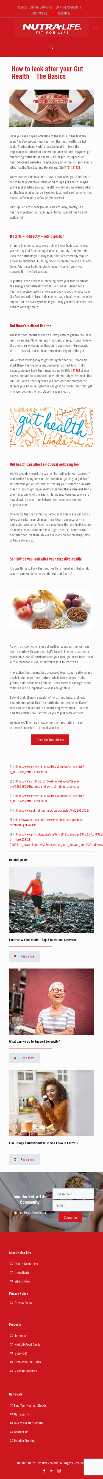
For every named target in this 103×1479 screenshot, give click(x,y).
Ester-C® (21, 1353)
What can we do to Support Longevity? (34, 1041)
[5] (31, 540)
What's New (22, 1281)
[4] (73, 370)
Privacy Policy (23, 1302)
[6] (78, 370)
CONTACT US (39, 13)
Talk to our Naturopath (28, 1423)
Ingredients (22, 1272)
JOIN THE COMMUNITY (68, 7)
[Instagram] (59, 1470)
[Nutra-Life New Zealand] (51, 26)
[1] (69, 167)
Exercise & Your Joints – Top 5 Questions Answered (43, 939)
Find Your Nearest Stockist (31, 1405)
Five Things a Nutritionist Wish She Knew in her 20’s (43, 1143)
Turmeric (20, 1335)
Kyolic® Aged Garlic (27, 1344)
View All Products (26, 1371)
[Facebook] (44, 1470)
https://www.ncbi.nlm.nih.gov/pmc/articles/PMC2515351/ (52, 810)
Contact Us (21, 1432)
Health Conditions (26, 1263)
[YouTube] (51, 1470)
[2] (73, 167)
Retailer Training (24, 1440)
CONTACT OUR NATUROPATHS (35, 7)
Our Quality (21, 1414)
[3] (78, 167)
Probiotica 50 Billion (28, 1362)
